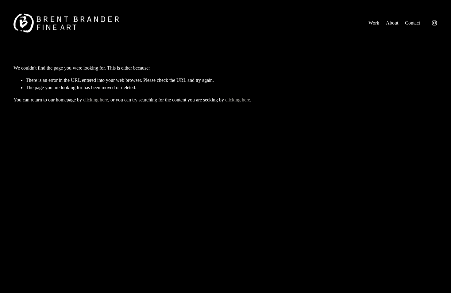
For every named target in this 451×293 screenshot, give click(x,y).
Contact (412, 22)
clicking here (95, 99)
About (392, 22)
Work (373, 22)
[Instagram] (434, 23)
